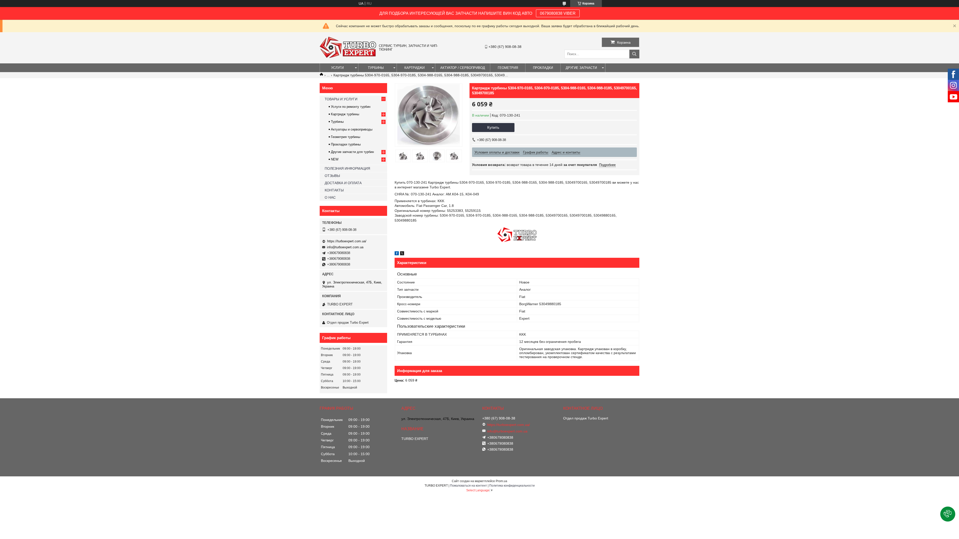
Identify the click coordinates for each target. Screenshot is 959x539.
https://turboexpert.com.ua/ (346, 241)
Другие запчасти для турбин (352, 152)
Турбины (337, 122)
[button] (947, 514)
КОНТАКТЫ (334, 190)
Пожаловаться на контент (468, 485)
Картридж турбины (345, 114)
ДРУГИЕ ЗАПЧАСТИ (581, 68)
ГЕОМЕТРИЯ (508, 68)
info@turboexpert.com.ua (345, 247)
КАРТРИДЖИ (414, 68)
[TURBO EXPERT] (348, 57)
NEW (334, 159)
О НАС (330, 197)
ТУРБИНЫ (376, 68)
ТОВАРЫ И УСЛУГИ (341, 99)
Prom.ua (501, 481)
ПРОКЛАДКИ (543, 68)
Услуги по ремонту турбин (350, 107)
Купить (493, 127)
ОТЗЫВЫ (332, 176)
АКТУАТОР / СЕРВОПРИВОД (462, 68)
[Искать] (634, 54)
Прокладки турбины (346, 144)
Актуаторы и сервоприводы (351, 129)
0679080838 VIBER (558, 13)
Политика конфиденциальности (512, 485)
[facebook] (397, 254)
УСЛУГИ (337, 68)
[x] (402, 254)
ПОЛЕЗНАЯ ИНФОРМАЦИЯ (347, 168)
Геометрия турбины (345, 137)
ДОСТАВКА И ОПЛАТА (343, 183)
